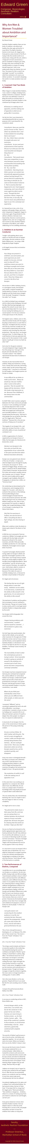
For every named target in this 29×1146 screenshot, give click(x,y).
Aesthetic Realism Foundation (14, 1125)
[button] (26, 16)
